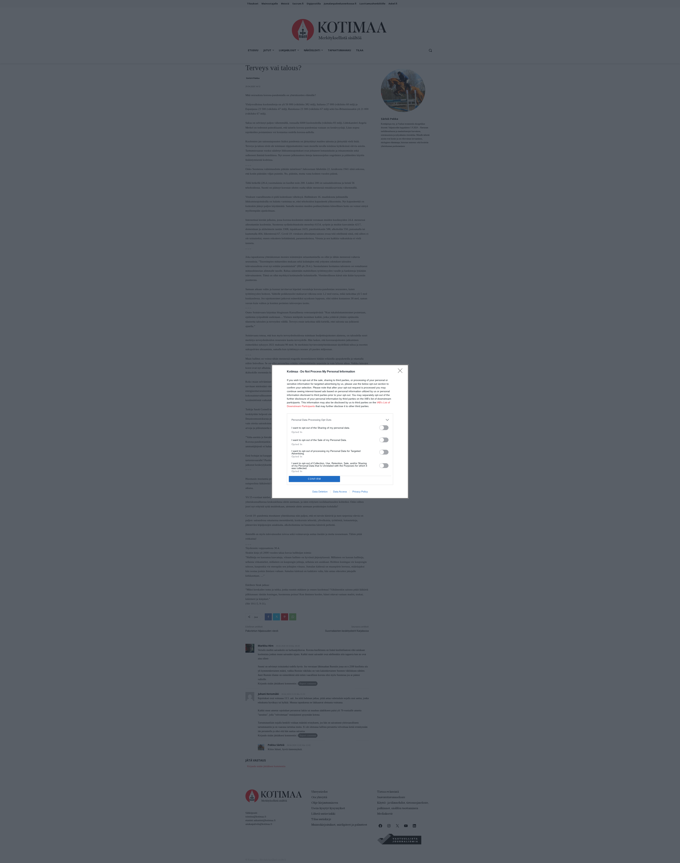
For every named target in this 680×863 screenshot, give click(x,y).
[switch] (384, 427)
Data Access (340, 491)
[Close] (401, 371)
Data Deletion (320, 491)
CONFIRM (314, 479)
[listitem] (340, 420)
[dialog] (340, 431)
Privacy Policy (360, 491)
